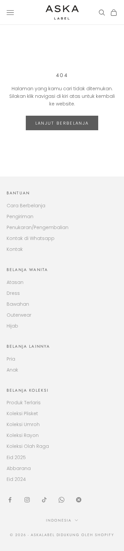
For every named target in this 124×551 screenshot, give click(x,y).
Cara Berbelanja (26, 205)
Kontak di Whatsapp (31, 238)
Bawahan (18, 304)
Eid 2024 (16, 479)
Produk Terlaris (24, 402)
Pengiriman (20, 216)
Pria (11, 359)
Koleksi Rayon (23, 435)
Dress (13, 293)
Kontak (15, 249)
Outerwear (19, 315)
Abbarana (19, 468)
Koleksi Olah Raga (28, 446)
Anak (12, 370)
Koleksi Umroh (23, 424)
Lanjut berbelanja (62, 123)
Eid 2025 (16, 457)
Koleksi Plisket (22, 413)
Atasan (15, 282)
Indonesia (58, 520)
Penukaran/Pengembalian (37, 227)
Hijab (12, 326)
